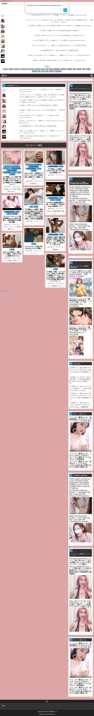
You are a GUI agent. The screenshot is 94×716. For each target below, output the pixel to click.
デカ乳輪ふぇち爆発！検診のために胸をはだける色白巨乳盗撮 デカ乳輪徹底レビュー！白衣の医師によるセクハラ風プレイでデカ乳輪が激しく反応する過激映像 (34, 214)
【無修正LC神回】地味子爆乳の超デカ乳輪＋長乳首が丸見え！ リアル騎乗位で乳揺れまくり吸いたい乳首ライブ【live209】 (55, 241)
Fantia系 (7, 168)
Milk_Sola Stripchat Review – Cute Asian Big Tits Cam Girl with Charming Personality (79, 227)
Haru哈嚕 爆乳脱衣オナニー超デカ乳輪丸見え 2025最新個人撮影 (59, 50)
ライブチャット (16, 168)
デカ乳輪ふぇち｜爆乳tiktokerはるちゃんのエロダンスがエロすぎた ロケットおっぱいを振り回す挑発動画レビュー (80, 396)
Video (43, 69)
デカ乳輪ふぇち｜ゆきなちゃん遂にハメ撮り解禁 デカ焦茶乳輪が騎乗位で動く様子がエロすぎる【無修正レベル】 (80, 380)
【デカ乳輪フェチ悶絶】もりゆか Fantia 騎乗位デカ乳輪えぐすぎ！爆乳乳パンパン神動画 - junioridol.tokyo (59, 25)
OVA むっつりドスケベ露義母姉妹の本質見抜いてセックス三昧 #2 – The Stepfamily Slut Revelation (80, 302)
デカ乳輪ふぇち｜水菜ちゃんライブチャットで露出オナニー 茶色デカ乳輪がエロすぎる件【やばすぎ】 (80, 388)
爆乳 (43, 71)
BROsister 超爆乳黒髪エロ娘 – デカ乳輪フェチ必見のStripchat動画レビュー (55, 204)
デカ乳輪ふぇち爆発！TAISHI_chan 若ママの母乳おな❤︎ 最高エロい (55, 171)
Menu (5, 3)
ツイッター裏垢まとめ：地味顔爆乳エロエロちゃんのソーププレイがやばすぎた (80, 419)
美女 (47, 71)
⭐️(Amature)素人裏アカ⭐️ (12, 166)
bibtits (5, 69)
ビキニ (69, 69)
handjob (16, 69)
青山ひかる (58, 71)
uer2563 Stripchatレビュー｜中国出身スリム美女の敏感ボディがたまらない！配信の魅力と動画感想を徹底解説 (80, 105)
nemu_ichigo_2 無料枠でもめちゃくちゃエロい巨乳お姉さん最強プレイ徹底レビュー (33, 176)
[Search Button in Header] (91, 75)
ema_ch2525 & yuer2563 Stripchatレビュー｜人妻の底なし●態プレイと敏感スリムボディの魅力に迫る (80, 138)
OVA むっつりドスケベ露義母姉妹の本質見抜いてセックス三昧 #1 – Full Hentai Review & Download (80, 330)
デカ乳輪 (63, 69)
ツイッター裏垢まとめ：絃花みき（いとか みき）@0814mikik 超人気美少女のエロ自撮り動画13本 (80, 464)
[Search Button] (47, 701)
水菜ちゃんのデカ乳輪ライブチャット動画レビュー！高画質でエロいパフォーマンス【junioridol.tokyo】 (59, 55)
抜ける (88, 69)
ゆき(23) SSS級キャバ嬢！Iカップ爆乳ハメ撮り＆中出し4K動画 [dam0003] (12, 254)
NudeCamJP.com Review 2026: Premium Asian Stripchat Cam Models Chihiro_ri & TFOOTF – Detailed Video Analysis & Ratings (80, 191)
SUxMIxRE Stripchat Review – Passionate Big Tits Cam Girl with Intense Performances (79, 201)
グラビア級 (57, 69)
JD (31, 206)
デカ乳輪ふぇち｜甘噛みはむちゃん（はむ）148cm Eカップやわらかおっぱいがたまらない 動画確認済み (80, 405)
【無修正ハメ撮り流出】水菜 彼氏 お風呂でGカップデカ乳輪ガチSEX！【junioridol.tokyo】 (59, 60)
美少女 (51, 71)
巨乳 (83, 69)
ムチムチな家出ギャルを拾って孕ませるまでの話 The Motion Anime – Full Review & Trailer (80, 273)
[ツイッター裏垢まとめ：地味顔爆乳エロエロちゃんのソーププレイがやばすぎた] (80, 451)
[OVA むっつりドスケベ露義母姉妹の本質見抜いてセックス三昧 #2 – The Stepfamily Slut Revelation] (80, 325)
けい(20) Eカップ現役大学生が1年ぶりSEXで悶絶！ (34, 247)
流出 (39, 71)
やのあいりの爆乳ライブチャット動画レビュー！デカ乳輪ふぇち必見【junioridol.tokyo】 (59, 40)
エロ (51, 69)
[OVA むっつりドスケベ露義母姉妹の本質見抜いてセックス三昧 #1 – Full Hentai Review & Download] (76, 355)
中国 (74, 69)
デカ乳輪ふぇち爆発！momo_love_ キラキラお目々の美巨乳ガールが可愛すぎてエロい (59, 35)
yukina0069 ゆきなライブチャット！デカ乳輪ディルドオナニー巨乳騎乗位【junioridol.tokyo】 (59, 15)
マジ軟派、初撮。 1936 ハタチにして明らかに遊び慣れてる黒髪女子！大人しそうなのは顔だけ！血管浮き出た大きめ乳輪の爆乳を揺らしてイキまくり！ (55, 276)
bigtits (11, 69)
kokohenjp (8, 186)
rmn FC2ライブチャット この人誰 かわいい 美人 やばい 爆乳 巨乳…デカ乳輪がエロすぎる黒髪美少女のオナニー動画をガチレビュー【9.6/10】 (59, 21)
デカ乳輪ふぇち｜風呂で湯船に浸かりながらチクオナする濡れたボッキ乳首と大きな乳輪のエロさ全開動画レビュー (12, 180)
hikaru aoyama (23, 69)
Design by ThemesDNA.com (47, 714)
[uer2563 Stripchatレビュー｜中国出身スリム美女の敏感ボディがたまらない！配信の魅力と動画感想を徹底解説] (80, 133)
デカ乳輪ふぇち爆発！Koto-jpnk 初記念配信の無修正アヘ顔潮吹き (59, 30)
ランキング (7, 172)
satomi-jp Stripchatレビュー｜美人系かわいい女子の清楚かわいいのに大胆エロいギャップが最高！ (80, 96)
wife (47, 69)
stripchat (37, 69)
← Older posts (5, 291)
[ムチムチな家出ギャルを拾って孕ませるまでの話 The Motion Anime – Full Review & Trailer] (80, 296)
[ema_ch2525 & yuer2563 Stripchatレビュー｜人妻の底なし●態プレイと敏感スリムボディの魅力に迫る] (80, 166)
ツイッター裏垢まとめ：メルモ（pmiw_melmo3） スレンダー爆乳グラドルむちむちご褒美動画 (80, 456)
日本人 (34, 71)
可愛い (79, 69)
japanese (31, 69)
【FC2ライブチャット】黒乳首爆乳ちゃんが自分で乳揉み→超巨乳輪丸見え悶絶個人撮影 (12, 219)
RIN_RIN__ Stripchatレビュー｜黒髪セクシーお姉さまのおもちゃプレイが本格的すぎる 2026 (59, 45)
